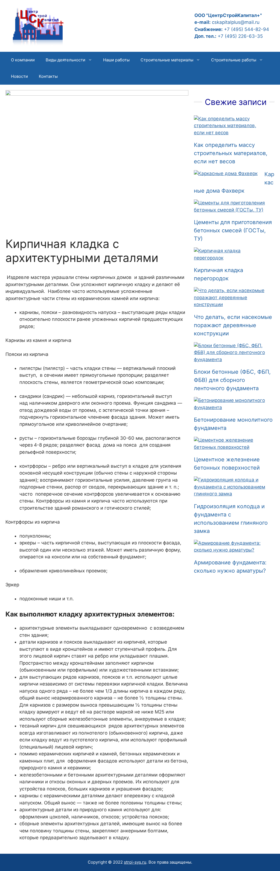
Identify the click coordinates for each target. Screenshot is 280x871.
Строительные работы (233, 59)
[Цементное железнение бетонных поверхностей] (231, 447)
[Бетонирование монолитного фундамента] (231, 407)
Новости (19, 76)
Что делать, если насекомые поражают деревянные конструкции (233, 325)
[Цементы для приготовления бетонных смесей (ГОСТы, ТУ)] (231, 210)
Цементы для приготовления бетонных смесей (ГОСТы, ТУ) (233, 230)
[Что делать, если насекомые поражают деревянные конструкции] (231, 304)
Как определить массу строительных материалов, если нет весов (230, 153)
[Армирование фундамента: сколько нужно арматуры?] (231, 550)
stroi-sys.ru (135, 862)
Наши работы (116, 59)
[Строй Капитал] (38, 25)
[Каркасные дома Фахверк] (226, 173)
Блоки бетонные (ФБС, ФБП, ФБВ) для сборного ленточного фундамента (232, 380)
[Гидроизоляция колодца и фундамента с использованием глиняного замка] (231, 493)
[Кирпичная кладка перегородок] (231, 258)
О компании (23, 59)
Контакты (48, 76)
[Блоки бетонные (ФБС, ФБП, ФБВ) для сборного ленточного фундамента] (231, 359)
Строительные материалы (167, 59)
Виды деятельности (65, 59)
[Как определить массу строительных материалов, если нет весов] (231, 132)
